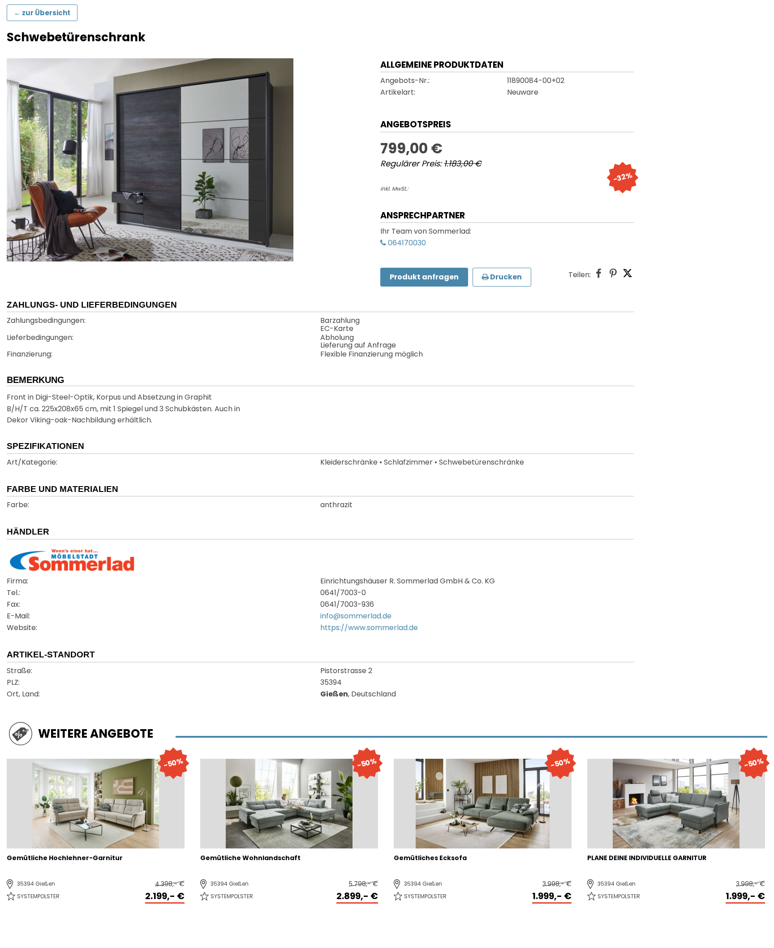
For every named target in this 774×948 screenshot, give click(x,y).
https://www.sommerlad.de (369, 628)
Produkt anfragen (424, 277)
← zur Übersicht (42, 12)
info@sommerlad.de (355, 616)
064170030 (406, 243)
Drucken (505, 277)
